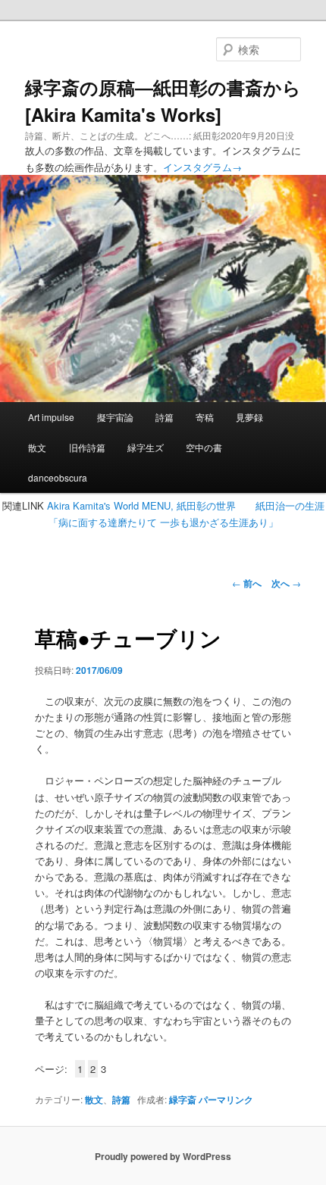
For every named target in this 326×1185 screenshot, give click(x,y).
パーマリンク (226, 1099)
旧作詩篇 (87, 447)
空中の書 (204, 447)
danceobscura (57, 477)
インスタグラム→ (202, 167)
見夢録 (249, 416)
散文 (37, 447)
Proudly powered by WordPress (163, 1156)
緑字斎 (182, 1099)
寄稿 (205, 416)
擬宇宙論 (115, 416)
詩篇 (164, 416)
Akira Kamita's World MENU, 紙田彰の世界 (141, 505)
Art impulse (51, 416)
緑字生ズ (145, 447)
